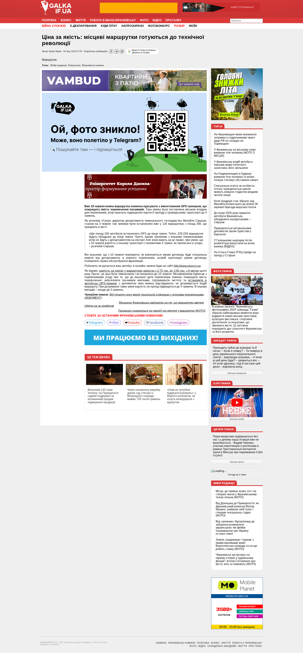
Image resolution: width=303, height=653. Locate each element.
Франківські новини (93, 65)
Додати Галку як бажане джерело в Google (144, 51)
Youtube (133, 322)
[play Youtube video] (237, 402)
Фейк (193, 25)
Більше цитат (237, 462)
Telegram (95, 322)
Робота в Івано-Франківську (113, 20)
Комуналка (74, 65)
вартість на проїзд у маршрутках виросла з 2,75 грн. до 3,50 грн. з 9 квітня (148, 270)
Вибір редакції (58, 65)
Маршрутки (49, 59)
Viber (115, 322)
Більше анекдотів (237, 373)
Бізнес (66, 20)
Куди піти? (109, 25)
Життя (81, 20)
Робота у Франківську (247, 642)
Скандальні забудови (221, 646)
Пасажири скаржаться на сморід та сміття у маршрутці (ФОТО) (161, 310)
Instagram (179, 322)
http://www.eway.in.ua (187, 265)
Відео (157, 20)
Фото (144, 20)
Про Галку (173, 20)
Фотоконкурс (159, 25)
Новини (161, 642)
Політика (49, 20)
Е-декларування (83, 25)
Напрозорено (133, 25)
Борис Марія (55, 51)
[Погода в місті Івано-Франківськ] (237, 471)
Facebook (155, 322)
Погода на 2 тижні (237, 474)
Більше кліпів (237, 419)
